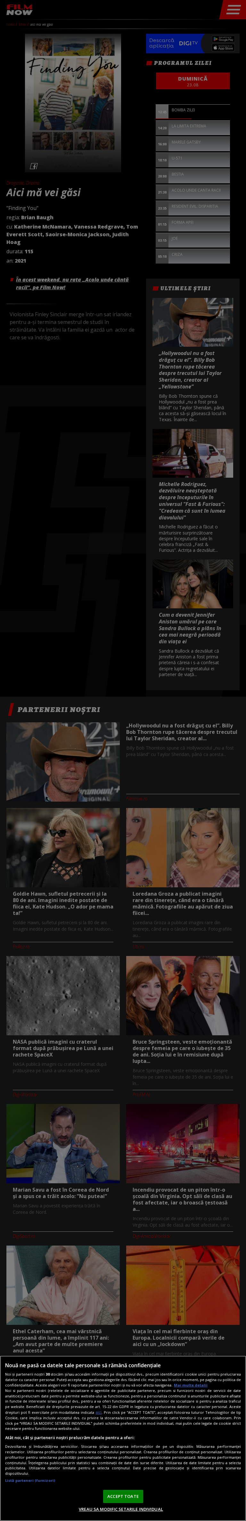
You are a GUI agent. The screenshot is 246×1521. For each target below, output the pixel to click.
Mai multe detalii (191, 1385)
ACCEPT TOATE (123, 1496)
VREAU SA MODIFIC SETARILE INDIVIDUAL (121, 1509)
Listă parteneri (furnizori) (30, 1480)
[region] (123, 1438)
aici (98, 1412)
